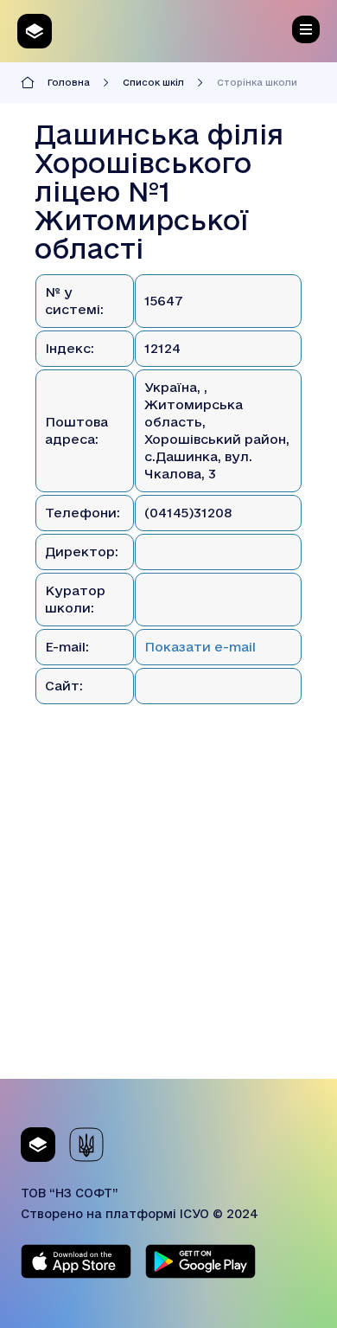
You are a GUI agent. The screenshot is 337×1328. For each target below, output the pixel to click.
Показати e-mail (200, 646)
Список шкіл (153, 82)
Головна (69, 82)
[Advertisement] (168, 910)
